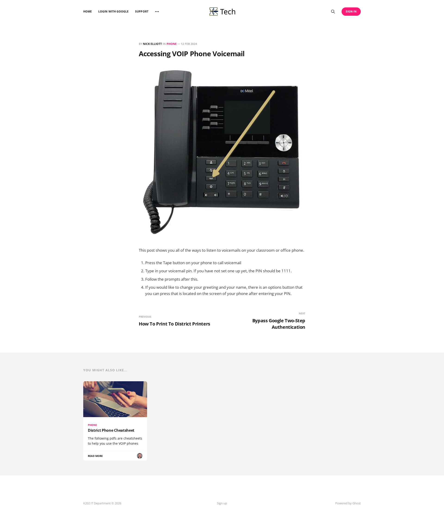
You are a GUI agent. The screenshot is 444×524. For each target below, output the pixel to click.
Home (87, 11)
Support (141, 11)
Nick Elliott (152, 44)
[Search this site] (333, 11)
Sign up (222, 503)
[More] (157, 11)
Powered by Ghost (348, 503)
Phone (171, 44)
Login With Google (113, 11)
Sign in (351, 11)
